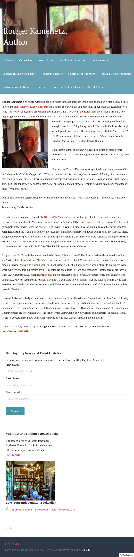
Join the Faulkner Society (68, 87)
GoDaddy (85, 549)
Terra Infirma (28, 255)
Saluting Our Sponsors (81, 74)
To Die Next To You (51, 217)
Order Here (41, 87)
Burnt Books (44, 274)
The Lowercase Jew (86, 222)
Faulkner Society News (16, 87)
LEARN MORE (14, 455)
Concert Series (100, 60)
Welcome (8, 60)
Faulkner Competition (73, 60)
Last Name (12, 378)
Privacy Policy (12, 543)
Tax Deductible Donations (115, 74)
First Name (13, 365)
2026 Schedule (46, 60)
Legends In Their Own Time (19, 74)
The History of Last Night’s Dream (34, 260)
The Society (26, 60)
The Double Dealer (52, 74)
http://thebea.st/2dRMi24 (15, 331)
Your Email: (13, 392)
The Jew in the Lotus (78, 111)
